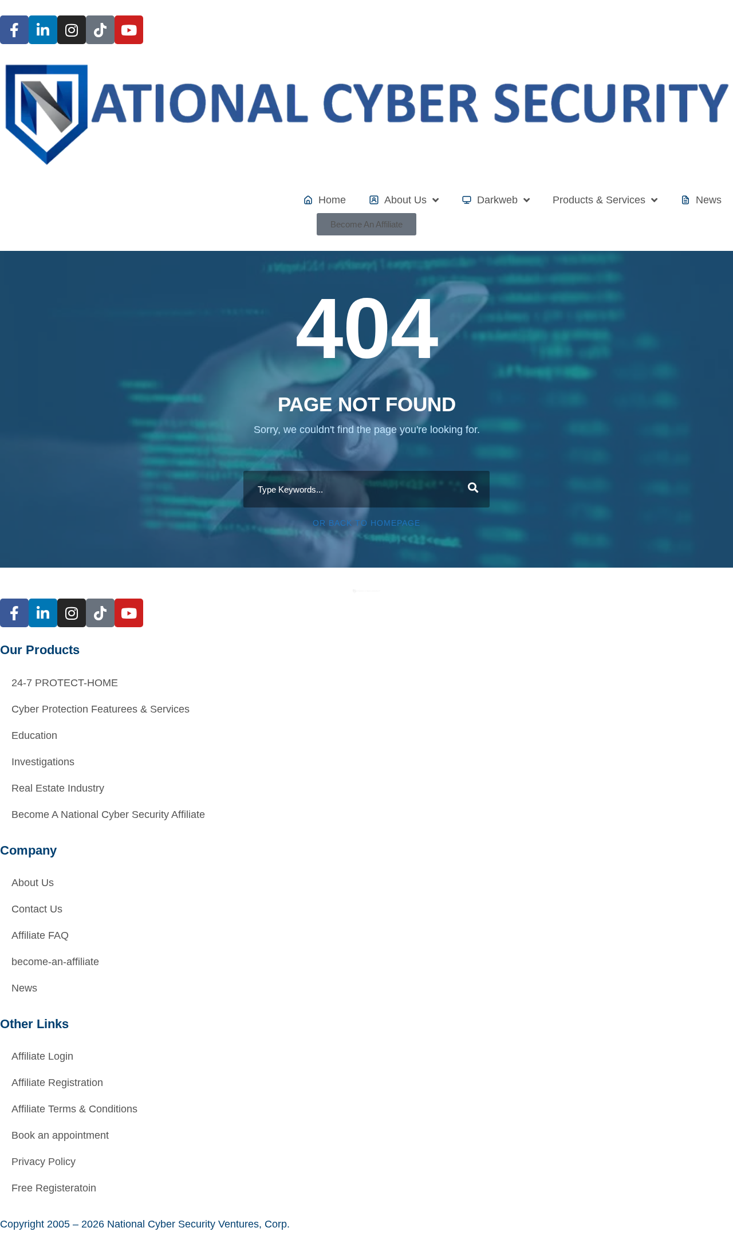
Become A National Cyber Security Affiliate (108, 814)
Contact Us (36, 909)
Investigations (42, 762)
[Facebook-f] (14, 29)
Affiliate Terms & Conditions (74, 1109)
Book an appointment (60, 1135)
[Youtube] (129, 29)
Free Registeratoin (53, 1188)
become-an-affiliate (55, 961)
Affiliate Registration (57, 1082)
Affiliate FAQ (40, 935)
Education (34, 735)
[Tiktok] (100, 29)
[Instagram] (71, 29)
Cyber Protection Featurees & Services (100, 709)
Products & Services (599, 200)
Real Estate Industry (57, 788)
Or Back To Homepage (366, 523)
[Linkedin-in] (43, 29)
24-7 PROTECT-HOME (64, 682)
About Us (32, 882)
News (24, 988)
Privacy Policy (43, 1161)
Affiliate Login (42, 1056)
